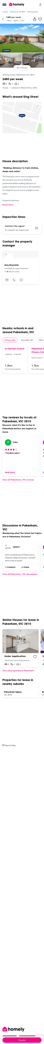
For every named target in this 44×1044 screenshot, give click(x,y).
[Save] (40, 19)
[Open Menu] (4, 4)
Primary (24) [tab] (10, 340)
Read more (7, 204)
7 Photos (24, 67)
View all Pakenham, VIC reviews (18, 479)
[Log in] (40, 4)
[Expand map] (38, 106)
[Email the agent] (36, 228)
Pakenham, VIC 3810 (17, 12)
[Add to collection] (35, 657)
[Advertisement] (22, 146)
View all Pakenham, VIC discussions (19, 574)
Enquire (22, 1040)
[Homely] (22, 1029)
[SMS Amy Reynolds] (21, 279)
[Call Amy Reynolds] (14, 279)
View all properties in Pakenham (18, 670)
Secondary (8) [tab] (27, 340)
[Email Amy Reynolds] (7, 279)
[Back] (3, 19)
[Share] (35, 19)
